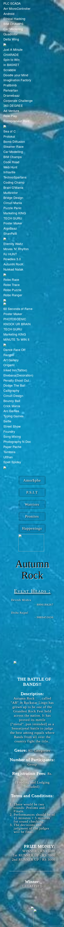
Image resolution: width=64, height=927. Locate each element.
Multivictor (10, 192)
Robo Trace (11, 284)
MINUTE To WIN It (16, 339)
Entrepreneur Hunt (16, 121)
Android (8, 13)
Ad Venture (11, 110)
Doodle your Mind (15, 75)
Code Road (11, 162)
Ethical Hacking (14, 18)
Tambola (9, 452)
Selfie (7, 421)
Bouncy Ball (11, 400)
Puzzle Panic (12, 208)
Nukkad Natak (13, 269)
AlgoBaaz (10, 228)
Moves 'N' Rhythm (16, 249)
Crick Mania (11, 406)
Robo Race (11, 279)
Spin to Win (11, 59)
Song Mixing (12, 436)
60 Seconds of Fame (17, 308)
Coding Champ (13, 182)
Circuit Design (13, 395)
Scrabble (9, 70)
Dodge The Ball (14, 385)
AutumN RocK (13, 264)
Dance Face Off (14, 349)
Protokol (9, 136)
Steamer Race (13, 146)
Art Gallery (11, 360)
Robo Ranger (12, 295)
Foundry (9, 431)
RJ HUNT (10, 254)
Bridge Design (13, 197)
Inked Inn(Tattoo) (15, 370)
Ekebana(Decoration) (18, 375)
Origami (9, 365)
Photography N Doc (17, 441)
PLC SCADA (12, 3)
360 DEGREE (13, 105)
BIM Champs (12, 156)
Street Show (12, 426)
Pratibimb (10, 85)
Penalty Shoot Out (16, 380)
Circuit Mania (12, 202)
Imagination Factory (17, 80)
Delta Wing (11, 39)
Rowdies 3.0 (12, 259)
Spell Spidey (12, 462)
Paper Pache (12, 446)
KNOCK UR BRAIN (17, 324)
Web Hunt (10, 167)
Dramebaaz (11, 95)
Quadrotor (10, 34)
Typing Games (13, 416)
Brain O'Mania (13, 187)
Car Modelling (13, 29)
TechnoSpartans (14, 177)
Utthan (8, 457)
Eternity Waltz (13, 243)
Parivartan (10, 90)
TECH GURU (12, 218)
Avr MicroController (16, 8)
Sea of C (9, 131)
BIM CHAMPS (13, 23)
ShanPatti (10, 233)
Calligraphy (11, 390)
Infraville (9, 172)
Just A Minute (13, 49)
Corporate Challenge (18, 100)
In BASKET (11, 64)
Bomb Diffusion (14, 141)
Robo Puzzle (12, 290)
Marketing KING (14, 213)
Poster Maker (12, 223)
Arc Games (11, 411)
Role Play (10, 115)
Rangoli (8, 354)
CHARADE (11, 54)
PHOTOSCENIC (14, 319)
